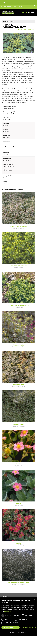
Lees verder (7, 611)
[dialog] (18, 616)
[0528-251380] (34, 6)
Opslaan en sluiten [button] (10, 627)
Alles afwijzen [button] (28, 627)
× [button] (35, 599)
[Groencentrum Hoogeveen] (7, 12)
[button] (18, 632)
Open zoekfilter (9, 21)
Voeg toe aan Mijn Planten (27, 29)
